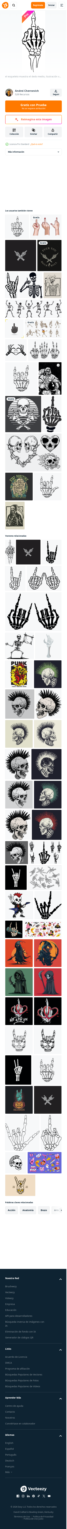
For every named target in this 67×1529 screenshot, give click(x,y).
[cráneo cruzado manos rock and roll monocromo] (23, 548)
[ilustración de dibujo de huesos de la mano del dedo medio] (20, 280)
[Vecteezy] (5, 5)
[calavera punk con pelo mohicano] (19, 901)
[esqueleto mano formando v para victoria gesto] (47, 1480)
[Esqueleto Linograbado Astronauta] (16, 513)
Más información (16, 151)
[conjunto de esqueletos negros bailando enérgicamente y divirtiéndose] (33, 366)
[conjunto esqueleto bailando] (23, 406)
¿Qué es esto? (36, 144)
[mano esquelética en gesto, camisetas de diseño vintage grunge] (14, 586)
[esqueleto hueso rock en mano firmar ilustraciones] (22, 776)
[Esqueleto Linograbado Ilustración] (43, 687)
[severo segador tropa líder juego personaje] (19, 1305)
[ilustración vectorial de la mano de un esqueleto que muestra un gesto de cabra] (37, 311)
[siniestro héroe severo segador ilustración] (19, 1276)
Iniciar (51, 5)
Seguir (56, 94)
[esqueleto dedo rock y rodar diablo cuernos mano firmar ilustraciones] (15, 750)
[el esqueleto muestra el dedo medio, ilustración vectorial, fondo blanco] (10, 724)
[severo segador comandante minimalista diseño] (19, 1363)
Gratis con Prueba (33, 106)
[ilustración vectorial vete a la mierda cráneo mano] (17, 313)
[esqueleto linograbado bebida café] (38, 343)
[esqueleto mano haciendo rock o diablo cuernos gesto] (49, 1145)
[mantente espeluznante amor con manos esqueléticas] (16, 428)
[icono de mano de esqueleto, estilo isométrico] (18, 872)
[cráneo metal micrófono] (42, 1223)
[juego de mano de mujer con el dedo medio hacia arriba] (20, 252)
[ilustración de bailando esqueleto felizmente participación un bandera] (19, 844)
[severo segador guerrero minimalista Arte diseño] (19, 1334)
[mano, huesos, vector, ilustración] (22, 451)
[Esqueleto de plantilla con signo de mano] (16, 343)
